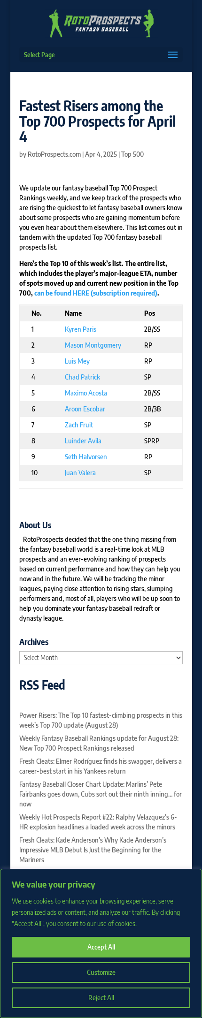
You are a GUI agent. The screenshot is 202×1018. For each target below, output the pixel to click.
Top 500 (132, 154)
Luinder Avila (83, 441)
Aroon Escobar (85, 409)
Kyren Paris (80, 329)
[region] (101, 943)
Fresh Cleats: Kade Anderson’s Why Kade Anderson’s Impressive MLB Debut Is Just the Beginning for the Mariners (92, 850)
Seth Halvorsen (86, 457)
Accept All (101, 947)
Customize (101, 972)
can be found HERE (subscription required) (95, 293)
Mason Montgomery (93, 345)
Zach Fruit (79, 425)
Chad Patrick (82, 377)
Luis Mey (77, 361)
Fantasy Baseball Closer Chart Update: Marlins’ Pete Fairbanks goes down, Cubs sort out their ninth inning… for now (100, 794)
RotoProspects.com (54, 154)
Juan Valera (80, 473)
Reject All (101, 998)
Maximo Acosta (86, 393)
